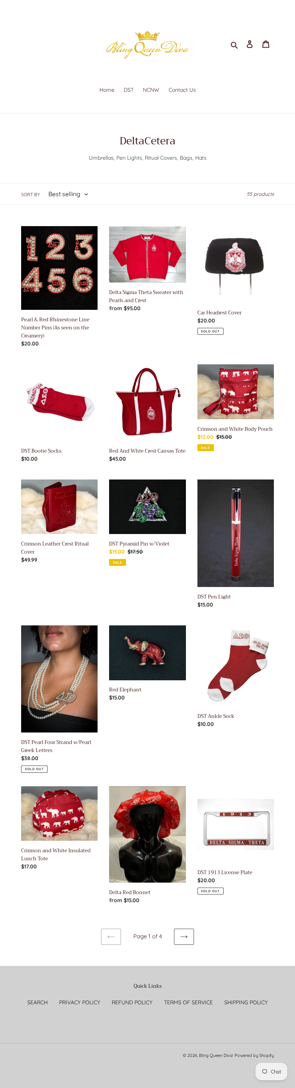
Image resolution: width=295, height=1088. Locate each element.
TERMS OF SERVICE (188, 1002)
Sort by (30, 194)
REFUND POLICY (132, 1002)
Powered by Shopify (254, 1055)
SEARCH (37, 1002)
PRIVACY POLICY (79, 1002)
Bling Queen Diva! (216, 1055)
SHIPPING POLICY (246, 1002)
